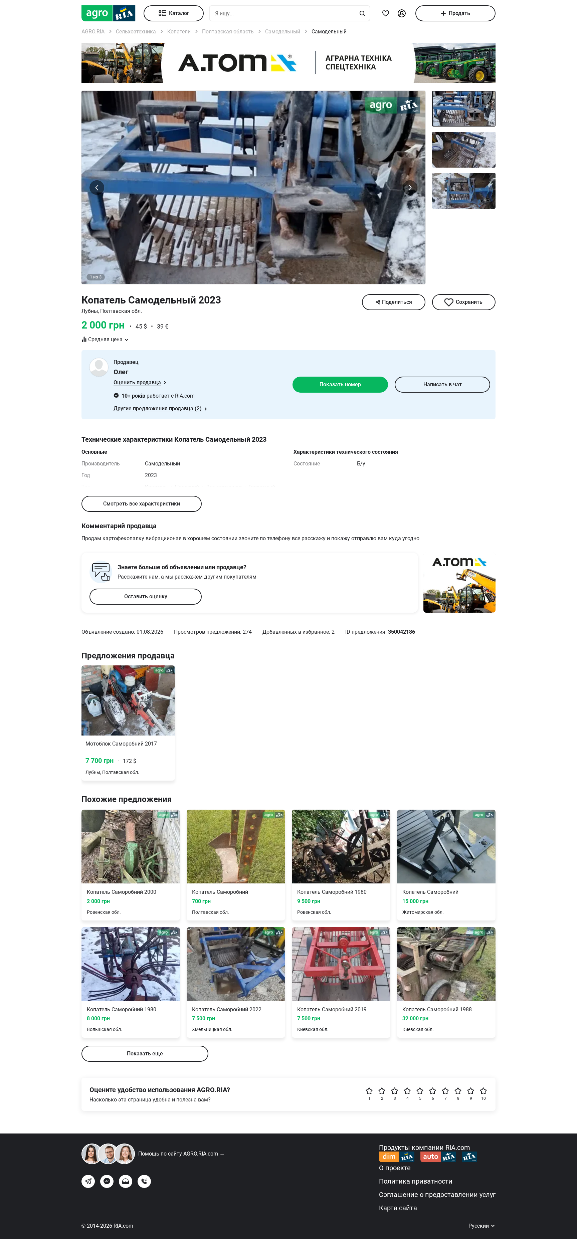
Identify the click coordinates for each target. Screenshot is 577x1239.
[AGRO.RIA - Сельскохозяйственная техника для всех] (112, 13)
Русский (479, 1226)
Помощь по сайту (181, 1154)
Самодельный (162, 463)
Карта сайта (398, 1208)
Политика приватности (415, 1181)
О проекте (395, 1168)
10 (483, 1098)
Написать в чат (442, 384)
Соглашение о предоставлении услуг (437, 1195)
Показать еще (145, 1053)
